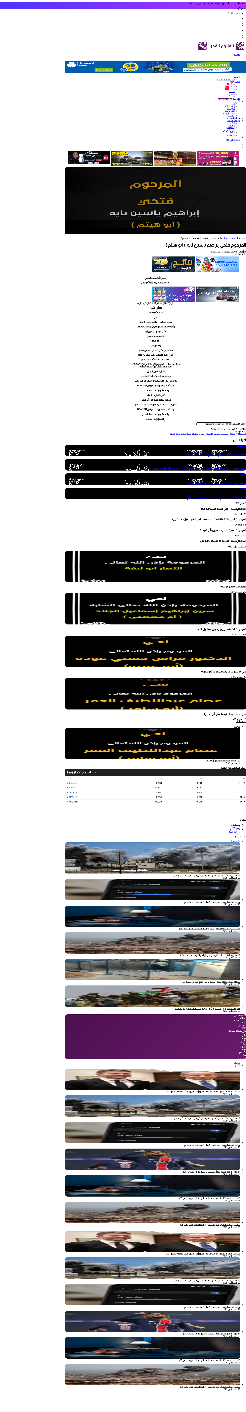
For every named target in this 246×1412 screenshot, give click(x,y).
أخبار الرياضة (229, 106)
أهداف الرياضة (233, 118)
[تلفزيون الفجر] (208, 50)
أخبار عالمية (230, 111)
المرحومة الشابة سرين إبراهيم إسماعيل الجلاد (221, 629)
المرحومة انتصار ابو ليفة (233, 586)
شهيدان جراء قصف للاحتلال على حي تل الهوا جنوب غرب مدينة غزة (210, 955)
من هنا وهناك (233, 120)
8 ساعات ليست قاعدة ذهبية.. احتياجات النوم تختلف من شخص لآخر (209, 928)
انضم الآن (241, 8)
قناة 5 (232, 96)
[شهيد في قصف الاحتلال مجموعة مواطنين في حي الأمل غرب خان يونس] (152, 1116)
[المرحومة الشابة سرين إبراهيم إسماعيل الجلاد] (155, 623)
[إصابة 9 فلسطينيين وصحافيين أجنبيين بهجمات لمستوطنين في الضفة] (152, 1006)
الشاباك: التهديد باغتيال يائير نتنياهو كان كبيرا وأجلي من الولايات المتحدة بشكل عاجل (202, 1091)
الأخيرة (237, 1065)
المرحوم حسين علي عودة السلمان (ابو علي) (215, 497)
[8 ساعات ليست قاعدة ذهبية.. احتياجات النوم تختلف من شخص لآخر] (152, 926)
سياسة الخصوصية (226, 79)
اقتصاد (231, 125)
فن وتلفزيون (229, 130)
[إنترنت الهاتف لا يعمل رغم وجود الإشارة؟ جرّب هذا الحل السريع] (152, 899)
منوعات (231, 135)
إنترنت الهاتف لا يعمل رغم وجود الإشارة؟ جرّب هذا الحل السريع (212, 902)
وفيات (225, 238)
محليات (231, 115)
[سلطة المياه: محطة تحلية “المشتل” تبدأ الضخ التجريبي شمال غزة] (152, 979)
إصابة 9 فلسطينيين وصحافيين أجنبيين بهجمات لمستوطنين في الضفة (207, 1008)
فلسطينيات (229, 113)
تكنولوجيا (230, 128)
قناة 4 (232, 94)
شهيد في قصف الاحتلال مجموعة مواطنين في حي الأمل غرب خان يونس (207, 875)
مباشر (235, 82)
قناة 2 (230, 89)
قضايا (232, 132)
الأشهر (236, 1063)
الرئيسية (236, 77)
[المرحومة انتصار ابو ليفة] (155, 581)
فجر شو (229, 99)
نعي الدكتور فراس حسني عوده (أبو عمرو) (223, 671)
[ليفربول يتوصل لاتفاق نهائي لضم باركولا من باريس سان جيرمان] (152, 1169)
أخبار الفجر (230, 108)
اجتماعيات (233, 238)
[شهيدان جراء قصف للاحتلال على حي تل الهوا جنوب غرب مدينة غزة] (152, 953)
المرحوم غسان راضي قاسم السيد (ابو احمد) (215, 454)
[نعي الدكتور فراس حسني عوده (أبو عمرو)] (155, 666)
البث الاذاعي (233, 140)
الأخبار (237, 101)
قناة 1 (231, 84)
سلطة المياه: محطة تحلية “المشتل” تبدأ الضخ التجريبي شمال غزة (210, 982)
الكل (232, 103)
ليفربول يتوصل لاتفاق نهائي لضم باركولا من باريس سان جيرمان (211, 1171)
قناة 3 (232, 91)
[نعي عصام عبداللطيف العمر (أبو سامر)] (155, 708)
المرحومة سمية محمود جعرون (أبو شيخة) (216, 483)
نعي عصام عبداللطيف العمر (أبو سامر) (225, 714)
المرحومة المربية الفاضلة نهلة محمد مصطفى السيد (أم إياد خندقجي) (197, 469)
